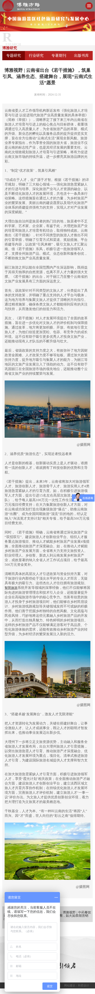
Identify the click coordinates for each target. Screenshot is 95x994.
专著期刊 (58, 55)
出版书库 (81, 55)
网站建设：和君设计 (76, 985)
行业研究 (36, 55)
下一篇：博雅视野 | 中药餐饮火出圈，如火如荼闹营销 (70, 914)
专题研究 (13, 55)
